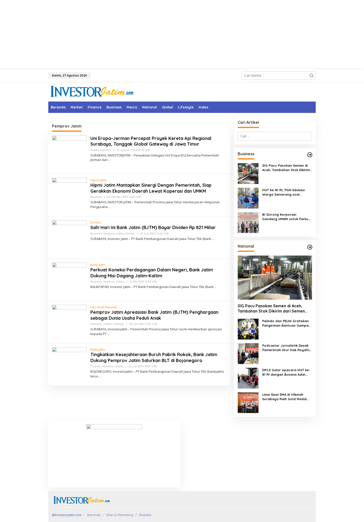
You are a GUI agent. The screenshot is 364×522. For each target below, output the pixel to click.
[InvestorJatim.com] (91, 91)
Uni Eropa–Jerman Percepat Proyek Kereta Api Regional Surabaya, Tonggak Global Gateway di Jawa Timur (150, 141)
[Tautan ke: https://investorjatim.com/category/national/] (310, 247)
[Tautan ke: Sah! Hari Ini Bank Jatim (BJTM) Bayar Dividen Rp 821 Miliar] (69, 237)
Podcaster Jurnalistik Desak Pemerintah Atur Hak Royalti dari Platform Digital (285, 347)
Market (129, 233)
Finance (95, 366)
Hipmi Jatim (98, 180)
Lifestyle (118, 324)
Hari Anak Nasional (103, 307)
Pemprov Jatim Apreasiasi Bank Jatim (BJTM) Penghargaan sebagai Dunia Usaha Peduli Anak (154, 315)
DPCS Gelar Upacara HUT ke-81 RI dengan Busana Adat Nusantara (286, 372)
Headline (108, 233)
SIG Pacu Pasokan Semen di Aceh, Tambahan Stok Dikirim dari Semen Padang (286, 167)
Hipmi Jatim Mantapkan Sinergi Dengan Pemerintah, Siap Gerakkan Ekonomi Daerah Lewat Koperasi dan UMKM (150, 188)
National (105, 150)
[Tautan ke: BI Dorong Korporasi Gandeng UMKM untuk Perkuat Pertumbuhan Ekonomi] (248, 222)
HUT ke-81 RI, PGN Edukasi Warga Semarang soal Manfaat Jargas (283, 192)
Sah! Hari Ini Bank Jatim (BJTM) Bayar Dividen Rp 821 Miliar (153, 227)
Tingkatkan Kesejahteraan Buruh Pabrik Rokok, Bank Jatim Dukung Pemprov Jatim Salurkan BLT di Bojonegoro (153, 357)
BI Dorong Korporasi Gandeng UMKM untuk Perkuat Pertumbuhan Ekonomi (287, 216)
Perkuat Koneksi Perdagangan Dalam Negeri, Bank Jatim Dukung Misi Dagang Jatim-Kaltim (151, 272)
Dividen (95, 222)
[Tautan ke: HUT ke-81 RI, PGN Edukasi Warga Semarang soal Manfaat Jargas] (248, 197)
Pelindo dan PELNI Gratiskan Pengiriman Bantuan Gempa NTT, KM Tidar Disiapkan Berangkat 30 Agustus (285, 323)
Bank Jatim (97, 265)
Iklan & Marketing (119, 515)
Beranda (94, 515)
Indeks (94, 150)
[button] (311, 75)
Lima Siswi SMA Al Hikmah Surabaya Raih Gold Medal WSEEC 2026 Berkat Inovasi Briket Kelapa (284, 396)
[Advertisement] (182, 34)
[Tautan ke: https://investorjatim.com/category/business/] (310, 155)
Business (96, 197)
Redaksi (145, 515)
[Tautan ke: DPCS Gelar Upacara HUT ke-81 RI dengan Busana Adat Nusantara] (248, 377)
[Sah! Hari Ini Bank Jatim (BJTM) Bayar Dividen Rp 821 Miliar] (213, 239)
